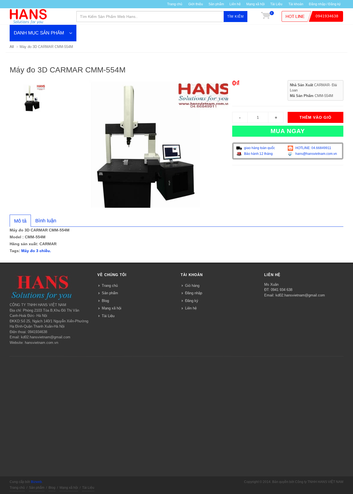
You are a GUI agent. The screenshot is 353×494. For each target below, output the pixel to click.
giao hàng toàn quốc (259, 148)
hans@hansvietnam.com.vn (316, 154)
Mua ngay (288, 131)
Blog (105, 301)
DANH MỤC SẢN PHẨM (39, 33)
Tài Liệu (276, 4)
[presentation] (20, 221)
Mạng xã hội (255, 4)
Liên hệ (235, 4)
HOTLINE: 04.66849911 (313, 148)
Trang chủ (174, 4)
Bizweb (36, 482)
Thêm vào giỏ (315, 117)
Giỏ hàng (192, 286)
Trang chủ (110, 286)
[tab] (20, 221)
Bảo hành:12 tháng (258, 154)
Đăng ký (191, 301)
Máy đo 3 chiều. (36, 251)
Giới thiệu (195, 4)
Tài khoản (295, 4)
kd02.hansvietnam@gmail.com (300, 295)
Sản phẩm (110, 293)
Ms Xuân (271, 284)
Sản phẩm (216, 4)
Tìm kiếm (235, 16)
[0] (265, 16)
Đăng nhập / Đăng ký (325, 4)
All (12, 47)
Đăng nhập (193, 293)
